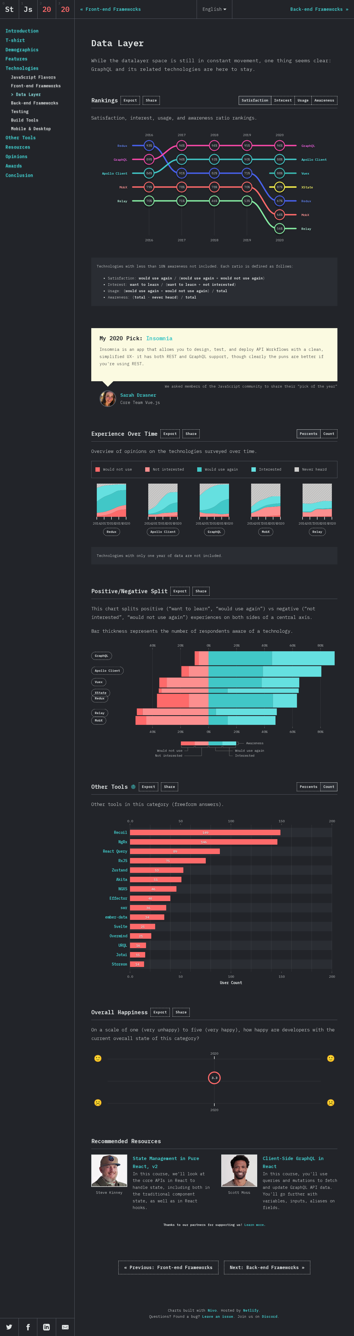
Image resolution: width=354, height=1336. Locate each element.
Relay (317, 532)
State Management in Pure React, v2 (109, 1170)
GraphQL (214, 532)
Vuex (99, 682)
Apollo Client (163, 532)
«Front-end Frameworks (168, 1267)
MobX (266, 532)
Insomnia (159, 338)
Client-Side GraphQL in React (239, 1170)
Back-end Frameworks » (267, 1267)
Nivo (212, 1310)
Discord (269, 1316)
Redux (111, 532)
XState (100, 693)
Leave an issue (217, 1316)
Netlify (251, 1310)
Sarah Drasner (108, 398)
